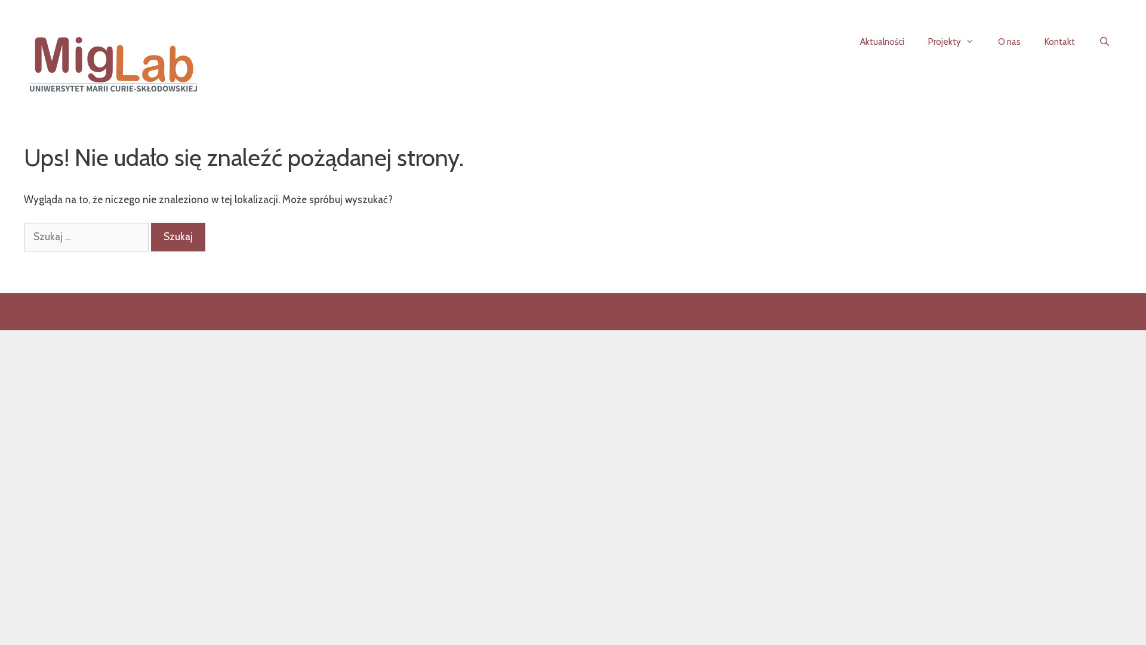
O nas (1009, 41)
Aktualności (882, 41)
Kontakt (1060, 41)
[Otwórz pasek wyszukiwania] (1104, 42)
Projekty (944, 41)
